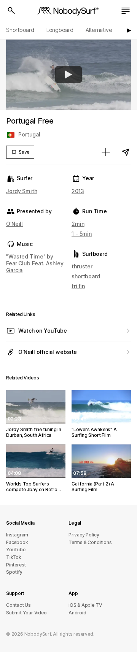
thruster (82, 266)
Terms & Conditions (90, 542)
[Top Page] (68, 10)
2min (78, 224)
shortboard (86, 276)
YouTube (15, 549)
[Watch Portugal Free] (68, 74)
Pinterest (16, 565)
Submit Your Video (26, 613)
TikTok (13, 557)
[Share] (125, 152)
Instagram (17, 535)
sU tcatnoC (18, 605)
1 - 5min (82, 233)
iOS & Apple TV (85, 605)
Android (77, 613)
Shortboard (20, 30)
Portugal (29, 134)
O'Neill (14, 224)
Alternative (99, 30)
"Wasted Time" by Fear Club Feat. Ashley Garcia (35, 263)
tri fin (78, 286)
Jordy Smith (21, 191)
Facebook (17, 542)
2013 (78, 191)
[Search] (11, 10)
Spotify (14, 572)
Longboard (59, 30)
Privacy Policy (83, 535)
